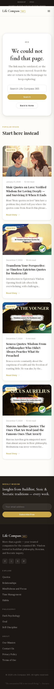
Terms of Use (9, 660)
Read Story (11, 214)
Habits (5, 600)
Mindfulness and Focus (14, 588)
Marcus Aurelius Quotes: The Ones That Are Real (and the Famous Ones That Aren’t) (25, 430)
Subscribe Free (26, 514)
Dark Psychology (11, 615)
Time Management (11, 594)
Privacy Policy (9, 654)
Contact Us (8, 648)
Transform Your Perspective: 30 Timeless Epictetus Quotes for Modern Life (26, 269)
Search (27, 97)
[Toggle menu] (49, 11)
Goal (4, 621)
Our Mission (8, 642)
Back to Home (27, 105)
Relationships (9, 583)
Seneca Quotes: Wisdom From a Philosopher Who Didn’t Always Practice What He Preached (26, 349)
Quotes (6, 577)
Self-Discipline (9, 627)
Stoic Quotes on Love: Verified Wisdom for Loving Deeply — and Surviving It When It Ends (26, 191)
